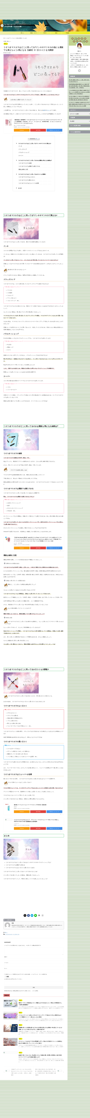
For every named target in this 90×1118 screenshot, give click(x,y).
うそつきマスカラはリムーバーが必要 (28, 183)
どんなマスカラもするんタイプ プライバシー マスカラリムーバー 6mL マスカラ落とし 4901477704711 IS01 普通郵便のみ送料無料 (36, 820)
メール (6, 962)
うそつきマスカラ (8, 934)
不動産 (67, 33)
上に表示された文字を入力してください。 (13, 979)
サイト (5, 968)
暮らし (22, 33)
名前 (5, 956)
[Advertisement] (45, 10)
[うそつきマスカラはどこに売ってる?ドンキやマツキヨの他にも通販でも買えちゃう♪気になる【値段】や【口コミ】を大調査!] (32, 915)
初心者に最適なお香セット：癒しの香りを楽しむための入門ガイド (79, 80)
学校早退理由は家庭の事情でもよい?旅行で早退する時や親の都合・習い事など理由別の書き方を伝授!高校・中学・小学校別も (79, 86)
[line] (35, 915)
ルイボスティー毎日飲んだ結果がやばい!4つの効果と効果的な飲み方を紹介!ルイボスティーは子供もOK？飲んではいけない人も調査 (79, 104)
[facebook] (28, 915)
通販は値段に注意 (23, 169)
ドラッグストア (22, 149)
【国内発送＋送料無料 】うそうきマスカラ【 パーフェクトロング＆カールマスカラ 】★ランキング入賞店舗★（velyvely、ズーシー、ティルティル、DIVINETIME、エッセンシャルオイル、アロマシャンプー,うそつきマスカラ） (38, 121)
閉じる (37, 138)
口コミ (48, 110)
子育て (45, 33)
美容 (56, 33)
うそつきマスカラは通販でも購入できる (29, 166)
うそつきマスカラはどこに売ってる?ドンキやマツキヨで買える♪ (34, 143)
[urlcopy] (42, 915)
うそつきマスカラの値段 (25, 163)
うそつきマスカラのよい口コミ (26, 177)
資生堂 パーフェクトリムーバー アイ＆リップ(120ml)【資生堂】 (30, 804)
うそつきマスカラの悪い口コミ (26, 180)
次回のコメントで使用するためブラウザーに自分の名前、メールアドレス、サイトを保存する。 (26, 974)
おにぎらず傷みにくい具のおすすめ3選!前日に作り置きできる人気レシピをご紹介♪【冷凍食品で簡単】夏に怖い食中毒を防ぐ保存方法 (79, 98)
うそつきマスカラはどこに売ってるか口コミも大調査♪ (32, 174)
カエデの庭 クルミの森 (13, 26)
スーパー (20, 155)
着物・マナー (33, 33)
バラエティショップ (23, 152)
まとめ (20, 188)
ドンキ (20, 146)
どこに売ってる (16, 934)
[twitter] (25, 915)
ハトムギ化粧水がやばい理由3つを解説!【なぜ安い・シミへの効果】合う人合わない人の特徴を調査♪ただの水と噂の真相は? (79, 92)
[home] (79, 70)
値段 (44, 110)
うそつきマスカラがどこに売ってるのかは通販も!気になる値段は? (35, 160)
